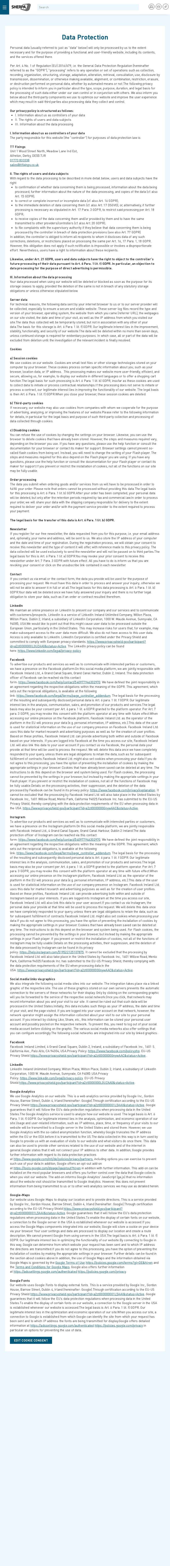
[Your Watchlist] (166, 7)
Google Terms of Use (70, 1262)
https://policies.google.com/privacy (102, 1271)
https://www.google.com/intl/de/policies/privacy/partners (53, 1159)
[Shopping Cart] (159, 7)
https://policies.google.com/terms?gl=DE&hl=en (119, 1262)
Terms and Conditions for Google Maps (42, 1267)
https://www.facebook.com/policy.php (114, 1051)
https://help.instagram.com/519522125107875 (52, 952)
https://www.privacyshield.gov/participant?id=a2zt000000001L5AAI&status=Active (87, 1105)
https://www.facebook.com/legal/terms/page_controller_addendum (63, 695)
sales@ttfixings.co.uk (24, 165)
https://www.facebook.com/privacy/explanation (122, 790)
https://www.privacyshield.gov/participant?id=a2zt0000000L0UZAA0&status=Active (76, 1082)
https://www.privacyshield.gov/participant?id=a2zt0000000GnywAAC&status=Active (80, 808)
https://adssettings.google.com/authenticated (45, 1271)
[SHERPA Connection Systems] (21, 7)
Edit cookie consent (31, 1340)
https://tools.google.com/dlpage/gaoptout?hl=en (47, 1168)
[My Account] (151, 7)
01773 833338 (19, 160)
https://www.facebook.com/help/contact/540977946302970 (59, 682)
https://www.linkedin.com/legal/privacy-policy (49, 651)
